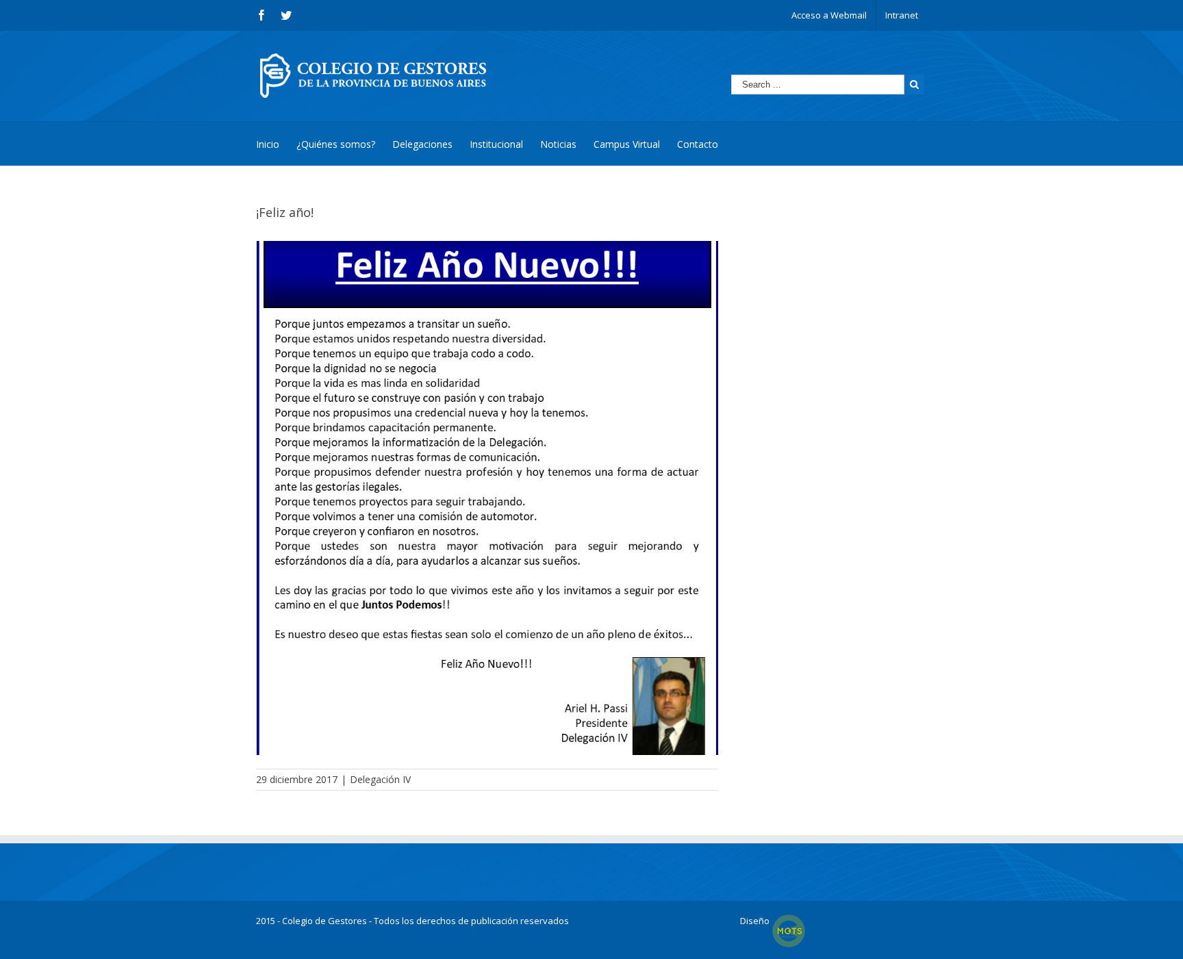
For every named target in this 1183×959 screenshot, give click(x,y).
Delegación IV (380, 779)
